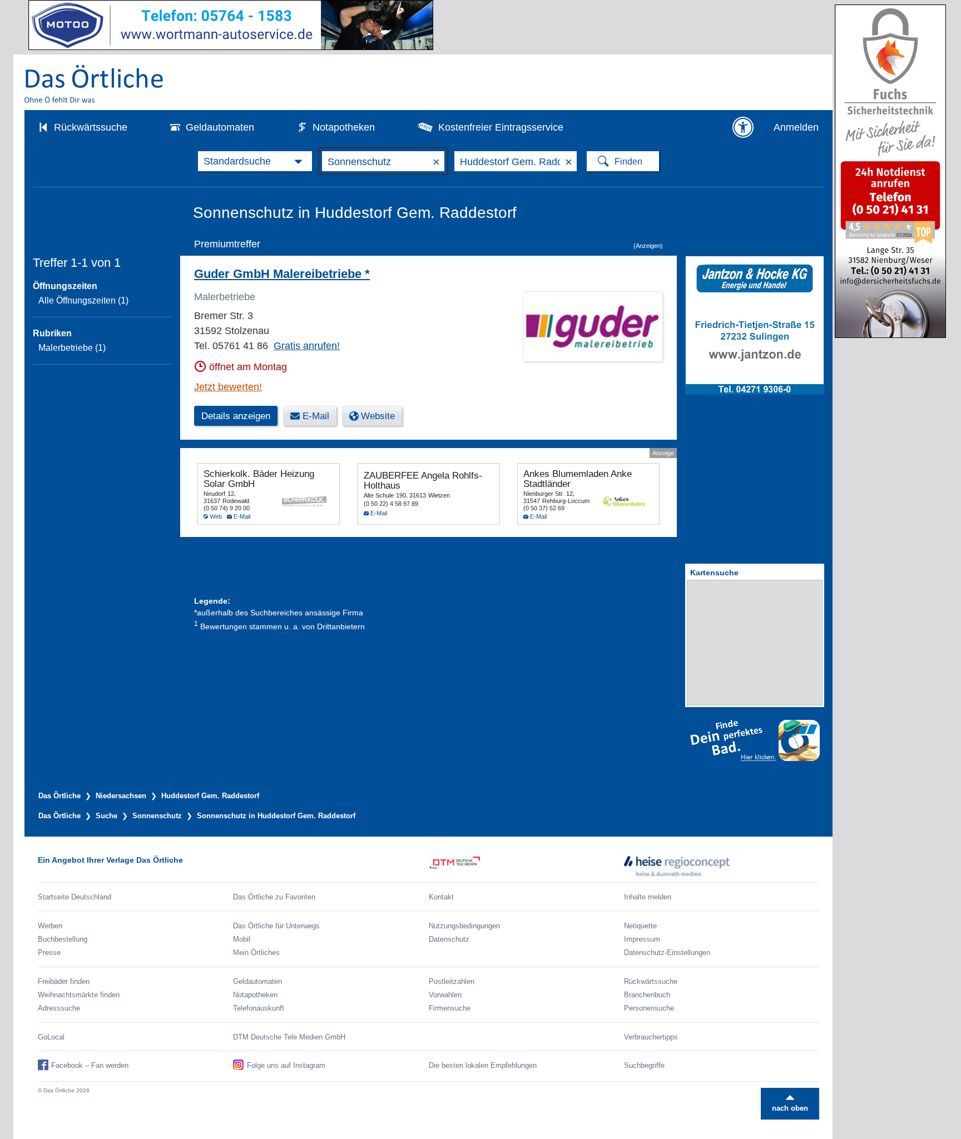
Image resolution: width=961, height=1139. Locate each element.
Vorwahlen (445, 995)
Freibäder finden (64, 981)
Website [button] (378, 416)
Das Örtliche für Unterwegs (276, 926)
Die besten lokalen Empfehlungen (483, 1065)
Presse (49, 952)
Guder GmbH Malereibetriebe (282, 274)
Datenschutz (449, 939)
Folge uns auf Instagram (286, 1065)
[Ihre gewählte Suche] (255, 161)
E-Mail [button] (316, 416)
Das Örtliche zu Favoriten (274, 897)
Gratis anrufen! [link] (307, 345)
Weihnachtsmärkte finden (79, 995)
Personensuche (649, 1008)
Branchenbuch (647, 995)
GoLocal (51, 1037)
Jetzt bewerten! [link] (228, 387)
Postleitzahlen (451, 981)
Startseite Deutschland (74, 897)
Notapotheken (344, 127)
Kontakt (441, 897)
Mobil (241, 939)
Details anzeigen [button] (235, 416)
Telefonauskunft (258, 1008)
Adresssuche (59, 1008)
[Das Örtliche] (94, 83)
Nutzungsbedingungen (464, 926)
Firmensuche (449, 1008)
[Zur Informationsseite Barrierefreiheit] (743, 127)
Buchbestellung (62, 939)
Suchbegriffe (644, 1065)
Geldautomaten (220, 127)
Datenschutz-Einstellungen (667, 952)
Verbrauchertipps (651, 1037)
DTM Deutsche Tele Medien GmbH (289, 1037)
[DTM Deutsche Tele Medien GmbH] (526, 866)
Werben (50, 926)
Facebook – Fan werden (89, 1065)
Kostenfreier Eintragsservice (500, 127)
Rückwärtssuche (90, 127)
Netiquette (640, 926)
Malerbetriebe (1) (72, 347)
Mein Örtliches (256, 952)
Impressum (642, 939)
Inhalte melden (647, 897)
